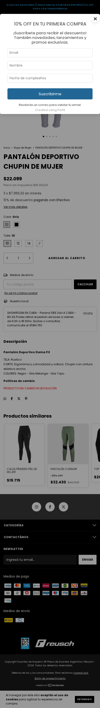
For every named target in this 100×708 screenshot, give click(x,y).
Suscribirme (50, 94)
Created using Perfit (50, 110)
